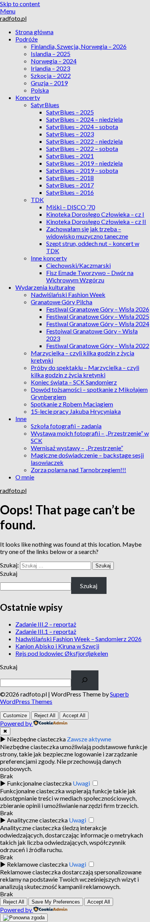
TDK (37, 199)
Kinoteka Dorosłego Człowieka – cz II (96, 221)
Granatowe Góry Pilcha (61, 301)
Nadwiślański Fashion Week (68, 294)
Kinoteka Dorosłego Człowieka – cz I (95, 214)
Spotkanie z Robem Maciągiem (72, 404)
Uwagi (81, 783)
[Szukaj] (84, 680)
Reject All (44, 715)
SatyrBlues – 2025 (70, 112)
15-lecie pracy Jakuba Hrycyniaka (76, 411)
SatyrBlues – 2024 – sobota (82, 126)
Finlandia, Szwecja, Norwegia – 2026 (79, 46)
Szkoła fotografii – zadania (66, 425)
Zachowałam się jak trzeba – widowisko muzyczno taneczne (87, 232)
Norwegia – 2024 (54, 61)
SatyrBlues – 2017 (70, 185)
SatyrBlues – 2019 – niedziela (84, 163)
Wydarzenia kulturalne (45, 287)
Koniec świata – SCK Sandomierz (74, 382)
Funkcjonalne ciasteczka (39, 783)
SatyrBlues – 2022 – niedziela (84, 141)
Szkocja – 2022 (51, 75)
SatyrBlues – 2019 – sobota (82, 170)
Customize (15, 715)
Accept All (74, 715)
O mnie (24, 477)
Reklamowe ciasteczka (37, 864)
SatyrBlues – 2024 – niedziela (84, 119)
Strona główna (34, 31)
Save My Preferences (56, 902)
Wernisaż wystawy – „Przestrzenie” (77, 447)
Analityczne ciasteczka (37, 820)
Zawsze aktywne (89, 739)
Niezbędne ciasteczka (36, 739)
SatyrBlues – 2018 (70, 177)
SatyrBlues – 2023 (70, 134)
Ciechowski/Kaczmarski (78, 265)
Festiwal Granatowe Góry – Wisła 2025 (97, 316)
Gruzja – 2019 (49, 82)
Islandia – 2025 (50, 53)
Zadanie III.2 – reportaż (45, 624)
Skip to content (20, 3)
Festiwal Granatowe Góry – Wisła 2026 (97, 309)
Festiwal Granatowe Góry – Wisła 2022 (97, 345)
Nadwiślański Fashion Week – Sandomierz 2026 (78, 638)
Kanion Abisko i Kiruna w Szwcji (57, 646)
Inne (21, 418)
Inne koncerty (49, 258)
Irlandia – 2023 (50, 68)
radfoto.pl (13, 18)
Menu (7, 11)
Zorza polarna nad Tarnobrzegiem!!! (78, 469)
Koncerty (27, 97)
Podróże (26, 39)
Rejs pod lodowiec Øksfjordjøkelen (61, 653)
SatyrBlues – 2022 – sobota (82, 148)
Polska (40, 90)
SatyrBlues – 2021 (70, 155)
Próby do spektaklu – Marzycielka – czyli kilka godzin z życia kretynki (85, 371)
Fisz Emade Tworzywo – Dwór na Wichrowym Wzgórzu (89, 276)
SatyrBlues (45, 104)
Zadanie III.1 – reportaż (45, 631)
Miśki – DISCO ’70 (70, 207)
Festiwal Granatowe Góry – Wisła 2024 (97, 323)
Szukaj (8, 573)
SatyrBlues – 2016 (70, 192)
